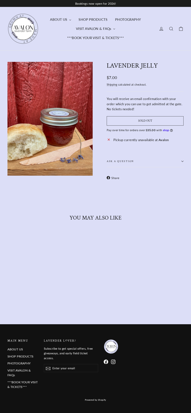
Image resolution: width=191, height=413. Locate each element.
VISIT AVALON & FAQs (94, 29)
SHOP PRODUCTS (93, 19)
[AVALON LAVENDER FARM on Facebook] (106, 361)
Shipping (112, 84)
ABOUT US (59, 19)
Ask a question (120, 161)
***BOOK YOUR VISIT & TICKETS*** (95, 38)
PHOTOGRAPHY (128, 19)
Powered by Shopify (95, 399)
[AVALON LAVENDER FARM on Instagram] (113, 361)
